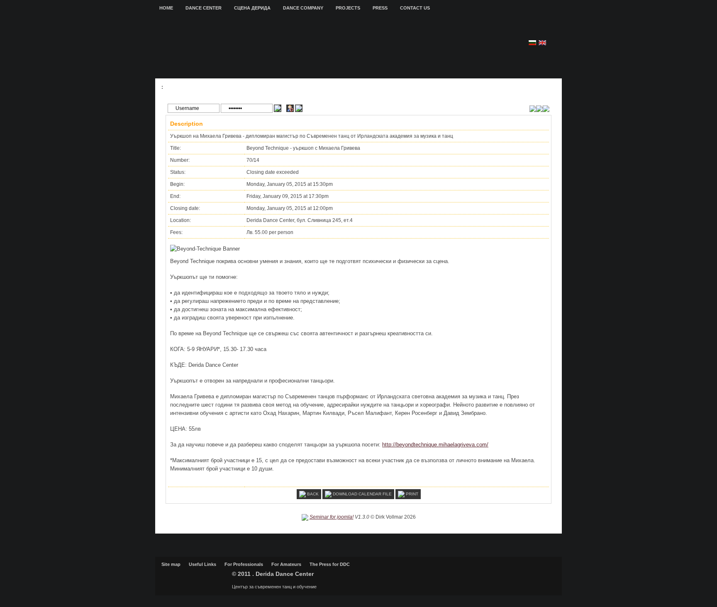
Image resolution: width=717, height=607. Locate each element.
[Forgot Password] (298, 108)
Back (312, 493)
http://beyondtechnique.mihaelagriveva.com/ (435, 444)
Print (411, 493)
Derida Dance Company (194, 577)
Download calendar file (362, 493)
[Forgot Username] (290, 108)
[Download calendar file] (539, 108)
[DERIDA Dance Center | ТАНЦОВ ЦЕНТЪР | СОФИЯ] (308, 48)
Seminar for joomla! (332, 517)
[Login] (277, 108)
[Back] (532, 108)
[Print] (546, 108)
